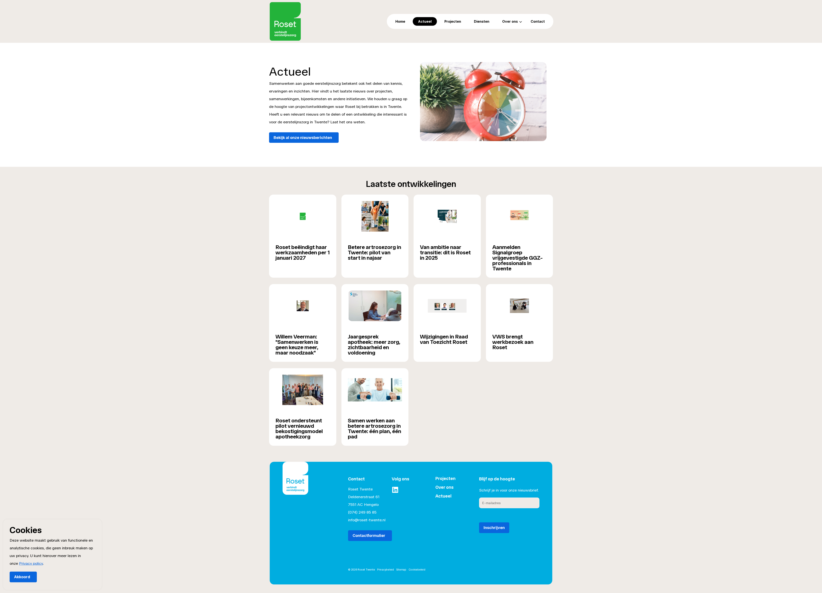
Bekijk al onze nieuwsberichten (303, 137)
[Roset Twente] (285, 21)
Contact (538, 21)
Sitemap (401, 569)
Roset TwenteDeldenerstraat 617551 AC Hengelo (363, 497)
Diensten (481, 21)
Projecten (452, 21)
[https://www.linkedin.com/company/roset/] (395, 489)
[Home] (295, 484)
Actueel (425, 21)
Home (400, 21)
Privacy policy (31, 563)
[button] (483, 101)
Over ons (510, 21)
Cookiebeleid (417, 569)
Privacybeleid (385, 569)
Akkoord (22, 577)
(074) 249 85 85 (362, 512)
